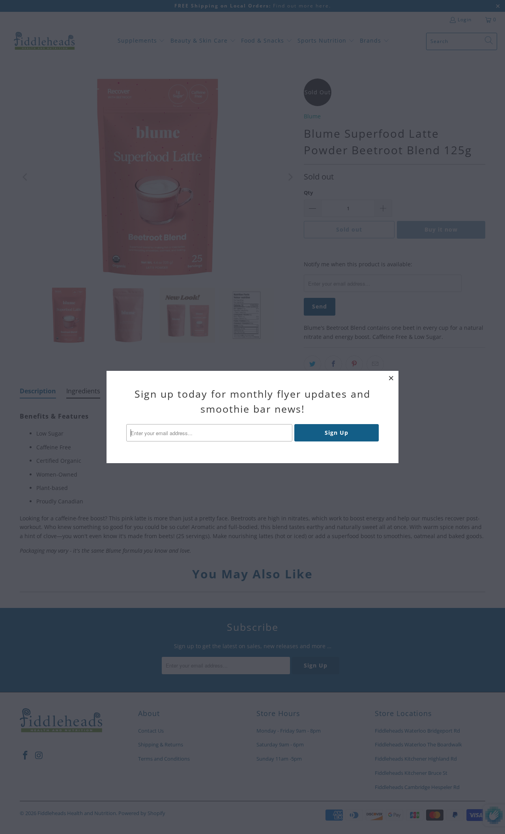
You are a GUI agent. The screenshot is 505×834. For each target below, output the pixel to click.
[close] (391, 378)
